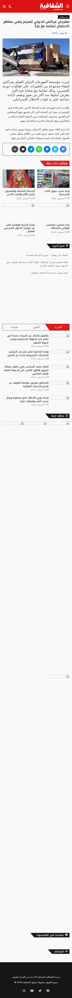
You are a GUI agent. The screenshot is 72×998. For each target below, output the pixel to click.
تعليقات (14, 327)
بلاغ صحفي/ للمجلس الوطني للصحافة (57, 226)
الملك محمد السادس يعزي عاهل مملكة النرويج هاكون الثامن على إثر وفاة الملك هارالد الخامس (26, 370)
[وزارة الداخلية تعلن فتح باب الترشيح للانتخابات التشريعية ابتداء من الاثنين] (60, 356)
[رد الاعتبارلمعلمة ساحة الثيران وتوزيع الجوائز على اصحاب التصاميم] (36, 547)
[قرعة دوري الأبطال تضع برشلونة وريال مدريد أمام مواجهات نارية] (60, 402)
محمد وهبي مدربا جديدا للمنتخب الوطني (49, 272)
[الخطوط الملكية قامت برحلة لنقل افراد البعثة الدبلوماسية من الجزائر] (58, 800)
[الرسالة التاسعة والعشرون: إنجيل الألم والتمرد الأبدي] (19, 179)
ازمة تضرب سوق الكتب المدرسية (56, 193)
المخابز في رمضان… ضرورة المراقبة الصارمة (47, 255)
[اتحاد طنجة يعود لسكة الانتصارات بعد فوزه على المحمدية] (13, 428)
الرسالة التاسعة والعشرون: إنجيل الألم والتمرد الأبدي (20, 193)
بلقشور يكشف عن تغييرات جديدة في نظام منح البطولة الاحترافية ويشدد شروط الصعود (28, 339)
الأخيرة (58, 327)
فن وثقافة (64, 17)
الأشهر (36, 327)
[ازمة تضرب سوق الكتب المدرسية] (53, 179)
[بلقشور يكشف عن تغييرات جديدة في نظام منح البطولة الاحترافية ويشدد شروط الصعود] (60, 340)
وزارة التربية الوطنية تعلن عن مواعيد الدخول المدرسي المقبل (19, 228)
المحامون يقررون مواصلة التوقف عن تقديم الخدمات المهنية (29, 385)
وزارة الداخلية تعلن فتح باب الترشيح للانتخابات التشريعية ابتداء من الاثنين (28, 354)
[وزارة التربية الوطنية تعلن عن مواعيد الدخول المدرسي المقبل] (19, 212)
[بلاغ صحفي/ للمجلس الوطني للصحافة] (53, 212)
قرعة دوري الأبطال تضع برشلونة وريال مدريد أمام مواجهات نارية (27, 400)
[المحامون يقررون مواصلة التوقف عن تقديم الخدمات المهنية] (60, 387)
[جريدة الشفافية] (52, 6)
